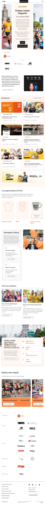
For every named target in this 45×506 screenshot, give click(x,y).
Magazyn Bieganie (5, 498)
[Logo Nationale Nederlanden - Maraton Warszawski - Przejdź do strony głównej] (4, 1)
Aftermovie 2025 (22, 46)
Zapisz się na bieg (23, 1)
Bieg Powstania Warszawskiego (8, 493)
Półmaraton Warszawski (7, 484)
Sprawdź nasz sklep (37, 216)
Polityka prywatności (5, 501)
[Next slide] (41, 393)
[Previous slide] (4, 393)
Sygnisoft (41, 502)
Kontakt (34, 487)
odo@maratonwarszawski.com (33, 495)
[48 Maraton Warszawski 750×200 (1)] (22, 182)
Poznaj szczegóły (11, 259)
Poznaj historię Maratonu (7, 89)
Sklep (30, 487)
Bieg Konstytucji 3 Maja (6, 491)
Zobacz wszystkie (37, 98)
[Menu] (42, 1)
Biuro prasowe (32, 489)
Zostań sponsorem (32, 491)
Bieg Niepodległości (6, 495)
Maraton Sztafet (5, 486)
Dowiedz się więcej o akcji (10, 358)
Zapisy (22, 42)
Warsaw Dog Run (5, 488)
